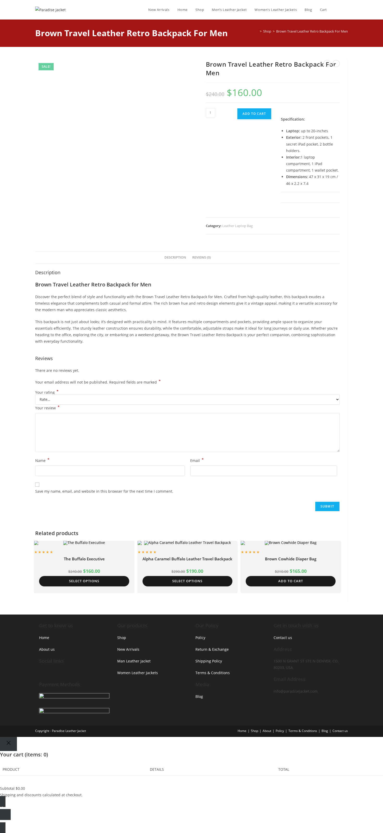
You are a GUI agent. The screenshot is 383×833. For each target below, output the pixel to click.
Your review (47, 407)
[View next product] (336, 63)
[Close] (8, 744)
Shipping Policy (208, 661)
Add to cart (254, 113)
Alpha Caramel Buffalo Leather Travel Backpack (187, 558)
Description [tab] (175, 257)
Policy (200, 637)
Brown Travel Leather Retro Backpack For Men (312, 31)
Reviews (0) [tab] (201, 257)
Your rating (47, 392)
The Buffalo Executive (84, 558)
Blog (199, 696)
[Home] (257, 31)
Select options (84, 581)
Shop (121, 637)
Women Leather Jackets (137, 672)
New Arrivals (128, 649)
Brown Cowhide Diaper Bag (290, 558)
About (267, 731)
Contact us (283, 637)
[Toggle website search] (346, 9)
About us (47, 649)
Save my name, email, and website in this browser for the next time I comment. (104, 491)
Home (44, 637)
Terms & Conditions (212, 672)
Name (42, 460)
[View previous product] (327, 63)
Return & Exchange (212, 649)
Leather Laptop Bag (237, 225)
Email (197, 460)
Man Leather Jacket (134, 661)
